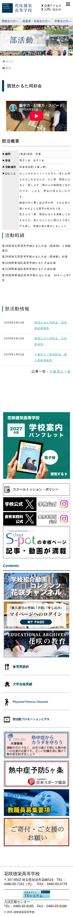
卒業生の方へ (62, 21)
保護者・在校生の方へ (36, 21)
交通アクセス (52, 5)
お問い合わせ (52, 9)
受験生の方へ (10, 21)
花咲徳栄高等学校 (23, 912)
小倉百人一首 (60, 371)
